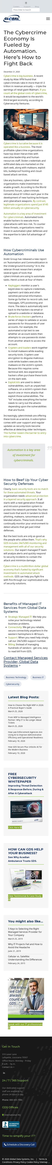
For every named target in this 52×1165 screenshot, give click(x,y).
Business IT (38, 677)
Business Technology (16, 677)
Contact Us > (8, 1067)
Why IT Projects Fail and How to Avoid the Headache (25, 947)
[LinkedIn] (4, 1072)
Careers (16, 6)
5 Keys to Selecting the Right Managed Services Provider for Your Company (25, 933)
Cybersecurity (12, 684)
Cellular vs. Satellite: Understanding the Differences (25, 960)
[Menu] (48, 18)
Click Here (14, 827)
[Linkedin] (26, 3)
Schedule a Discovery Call (20, 1144)
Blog (37, 6)
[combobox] (26, 10)
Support (27, 6)
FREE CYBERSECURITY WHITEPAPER (25, 783)
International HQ (12, 1114)
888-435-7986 (15, 1099)
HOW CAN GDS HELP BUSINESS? (25, 854)
